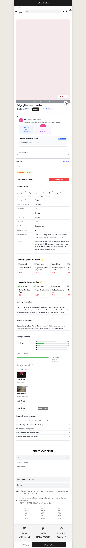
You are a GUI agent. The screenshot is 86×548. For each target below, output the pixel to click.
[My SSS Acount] (66, 11)
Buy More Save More (43, 3)
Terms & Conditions (22, 474)
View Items (62, 138)
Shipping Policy (21, 466)
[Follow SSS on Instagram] (43, 513)
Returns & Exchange (22, 462)
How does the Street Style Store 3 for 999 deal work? (43, 421)
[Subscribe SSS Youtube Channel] (59, 513)
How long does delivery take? (43, 429)
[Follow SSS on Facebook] (26, 513)
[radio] (20, 166)
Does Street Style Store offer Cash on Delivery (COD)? (43, 425)
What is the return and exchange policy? (43, 432)
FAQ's (18, 470)
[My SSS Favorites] (64, 11)
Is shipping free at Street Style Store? (43, 436)
